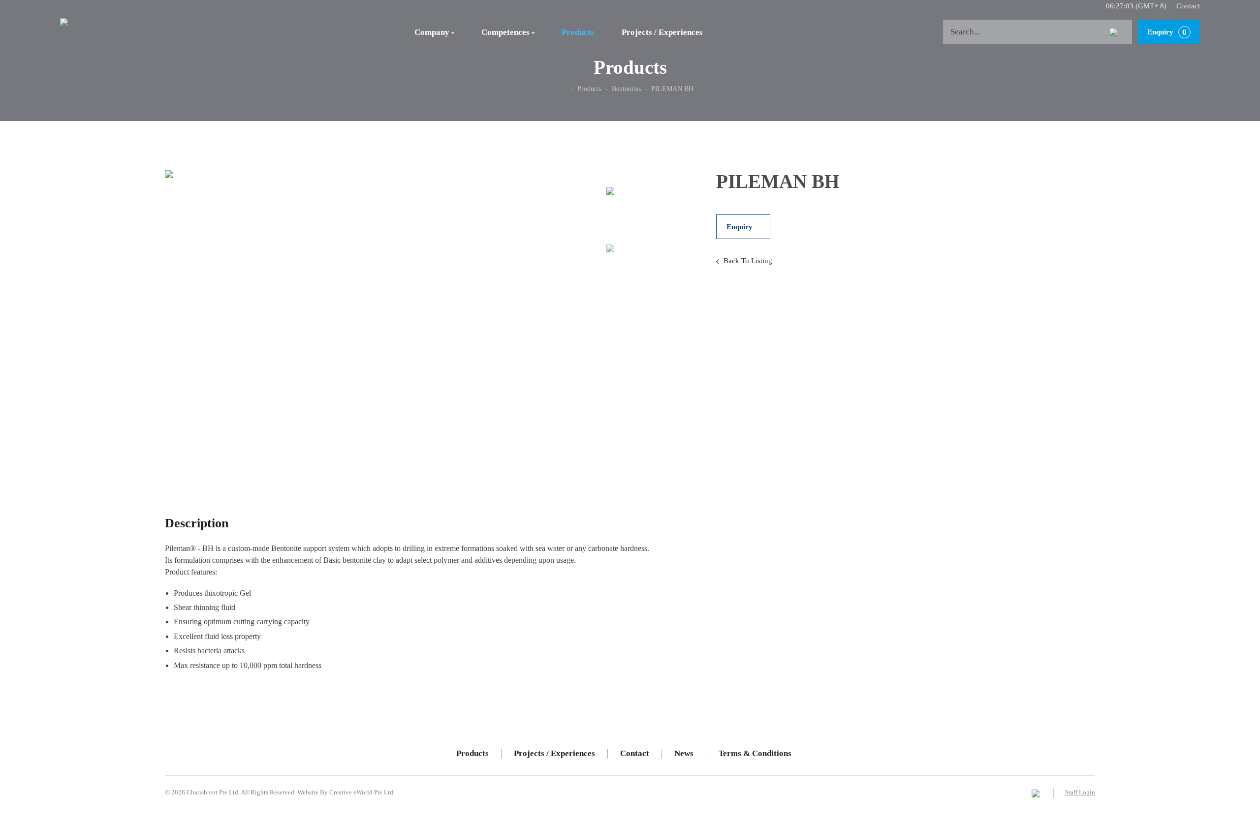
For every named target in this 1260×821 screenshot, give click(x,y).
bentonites (626, 88)
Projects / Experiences (662, 32)
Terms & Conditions (755, 753)
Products (578, 32)
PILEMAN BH (672, 88)
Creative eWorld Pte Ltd (361, 792)
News (683, 753)
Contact (1188, 6)
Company (434, 32)
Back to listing (748, 261)
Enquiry (1167, 32)
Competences (508, 32)
